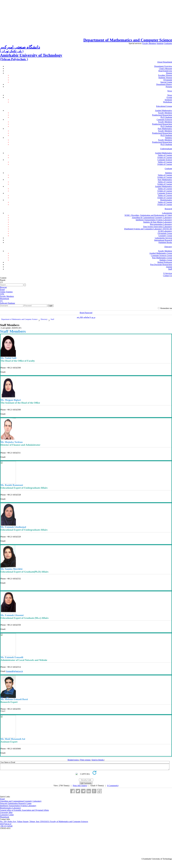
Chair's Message (165, 68)
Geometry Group (165, 236)
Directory (168, 247)
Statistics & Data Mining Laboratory (157, 222)
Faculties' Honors (165, 75)
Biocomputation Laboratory (161, 224)
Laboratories (167, 213)
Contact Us (167, 276)
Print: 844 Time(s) (80, 785)
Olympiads (167, 80)
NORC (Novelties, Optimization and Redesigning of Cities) (148, 215)
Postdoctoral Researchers (162, 115)
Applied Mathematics (163, 110)
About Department (164, 62)
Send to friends (98, 760)
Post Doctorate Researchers (161, 264)
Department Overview (163, 66)
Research (168, 209)
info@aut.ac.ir (5, 824)
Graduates (168, 43)
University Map (6, 812)
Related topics (73, 760)
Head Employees (165, 71)
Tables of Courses (165, 155)
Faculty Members (149, 43)
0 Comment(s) (112, 785)
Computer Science (164, 160)
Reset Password (86, 313)
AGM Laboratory (165, 231)
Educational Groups (164, 106)
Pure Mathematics (165, 129)
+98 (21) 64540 (6, 826)
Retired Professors (165, 262)
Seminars (168, 100)
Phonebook (4, 817)
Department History (164, 84)
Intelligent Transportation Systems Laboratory (154, 220)
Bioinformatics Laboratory (10, 808)
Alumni (169, 267)
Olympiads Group (165, 233)
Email (2, 799)
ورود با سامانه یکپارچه (86, 317)
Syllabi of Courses (164, 157)
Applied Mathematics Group (160, 253)
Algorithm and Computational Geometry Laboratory (21, 801)
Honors (169, 73)
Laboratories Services (163, 238)
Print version (85, 760)
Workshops (167, 102)
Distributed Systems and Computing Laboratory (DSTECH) (148, 229)
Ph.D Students (166, 117)
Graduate (168, 168)
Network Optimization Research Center (15, 803)
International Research (163, 240)
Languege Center (7, 815)
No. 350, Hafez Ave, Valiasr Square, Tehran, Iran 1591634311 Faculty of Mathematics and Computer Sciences (44, 821)
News (169, 91)
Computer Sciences (164, 119)
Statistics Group (165, 260)
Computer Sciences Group (161, 255)
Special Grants (166, 82)
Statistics (168, 138)
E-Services (167, 273)
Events (169, 97)
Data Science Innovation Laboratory (157, 227)
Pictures (169, 87)
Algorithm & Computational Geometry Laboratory (152, 217)
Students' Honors (165, 78)
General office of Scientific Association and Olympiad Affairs (24, 810)
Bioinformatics (166, 200)
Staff (170, 269)
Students (160, 43)
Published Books (165, 242)
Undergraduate (166, 149)
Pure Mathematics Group (162, 258)
